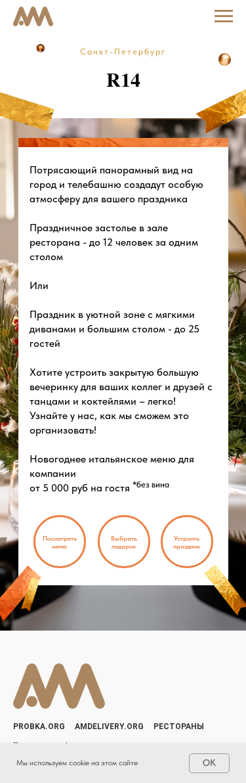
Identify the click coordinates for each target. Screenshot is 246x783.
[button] (59, 541)
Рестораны (179, 726)
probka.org (39, 726)
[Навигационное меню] (224, 16)
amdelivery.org (109, 726)
